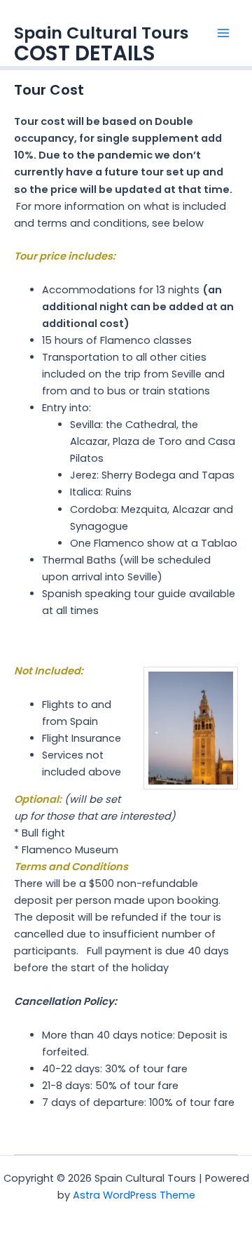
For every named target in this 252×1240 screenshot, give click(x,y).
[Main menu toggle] (223, 33)
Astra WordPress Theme (134, 1195)
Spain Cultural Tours (101, 32)
